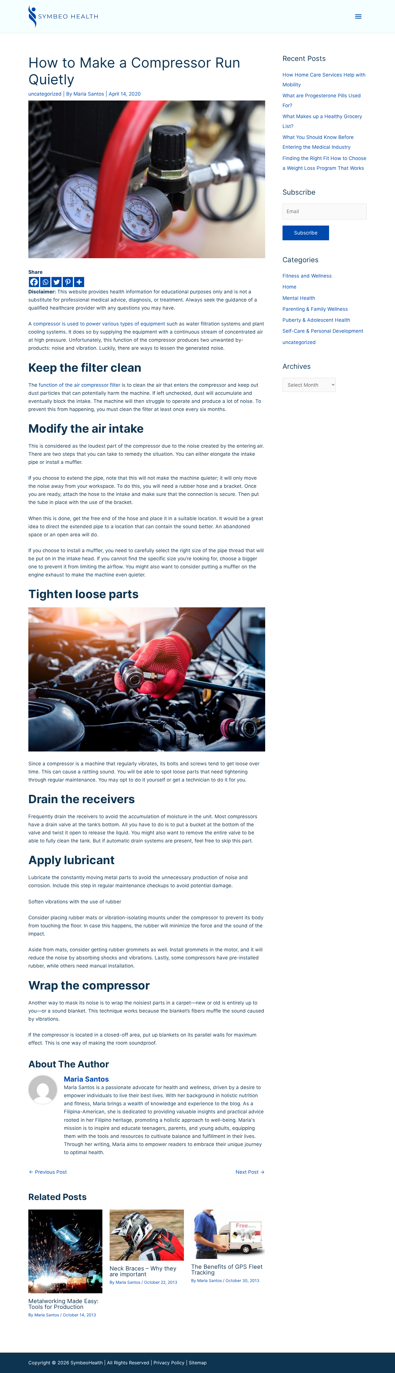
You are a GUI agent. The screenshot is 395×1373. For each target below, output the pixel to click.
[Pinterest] (68, 282)
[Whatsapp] (45, 282)
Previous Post (48, 1172)
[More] (79, 282)
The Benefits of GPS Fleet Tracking (227, 1269)
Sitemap (198, 1362)
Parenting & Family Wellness (315, 309)
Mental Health (299, 298)
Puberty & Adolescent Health (316, 320)
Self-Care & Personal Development (323, 331)
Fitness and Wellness (307, 276)
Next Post (250, 1172)
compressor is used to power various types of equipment (99, 324)
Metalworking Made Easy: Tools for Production (63, 1304)
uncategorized (45, 94)
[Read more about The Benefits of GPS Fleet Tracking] (228, 1234)
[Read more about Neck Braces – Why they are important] (147, 1235)
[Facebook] (34, 282)
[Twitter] (56, 282)
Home (289, 287)
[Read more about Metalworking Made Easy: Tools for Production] (65, 1251)
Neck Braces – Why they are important (143, 1271)
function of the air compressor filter (79, 385)
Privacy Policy (169, 1362)
